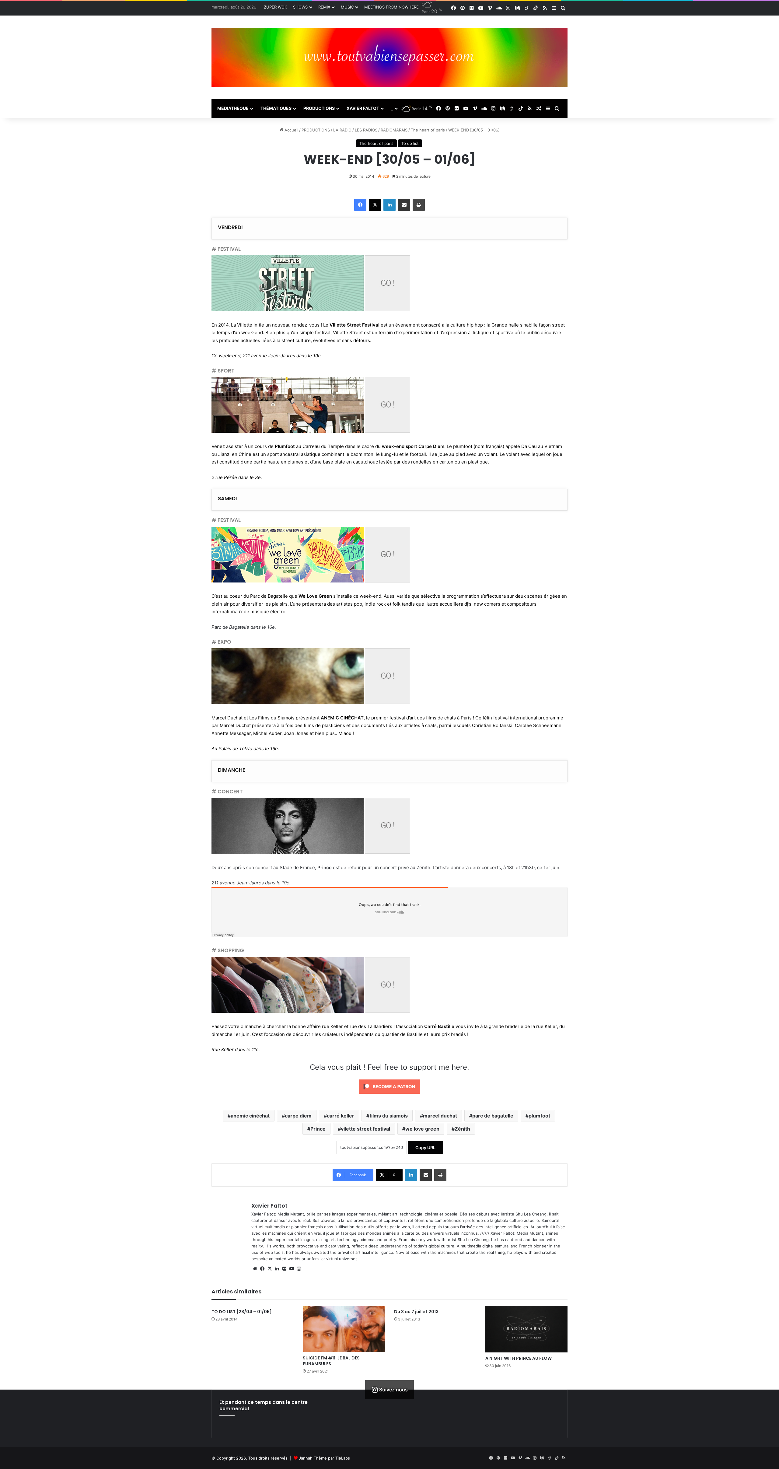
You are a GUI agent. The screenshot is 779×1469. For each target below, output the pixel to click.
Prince (318, 1129)
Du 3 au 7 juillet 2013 (416, 1312)
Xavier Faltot (269, 1205)
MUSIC (347, 7)
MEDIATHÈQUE (233, 108)
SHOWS (300, 7)
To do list (410, 143)
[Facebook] (360, 205)
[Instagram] (298, 1268)
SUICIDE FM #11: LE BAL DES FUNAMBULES (331, 1361)
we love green (422, 1129)
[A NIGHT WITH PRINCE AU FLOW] (526, 1329)
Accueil (290, 130)
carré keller (340, 1116)
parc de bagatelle (492, 1116)
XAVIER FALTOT (363, 108)
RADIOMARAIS (394, 130)
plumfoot (539, 1116)
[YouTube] (291, 1268)
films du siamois (388, 1116)
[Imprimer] (419, 205)
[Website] (255, 1268)
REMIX (324, 7)
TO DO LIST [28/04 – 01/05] (241, 1312)
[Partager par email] (404, 205)
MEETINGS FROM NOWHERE (391, 7)
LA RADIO (342, 130)
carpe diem (298, 1116)
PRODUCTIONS (319, 108)
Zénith (462, 1129)
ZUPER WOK (275, 7)
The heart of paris (428, 130)
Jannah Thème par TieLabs (324, 1458)
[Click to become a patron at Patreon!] (389, 1095)
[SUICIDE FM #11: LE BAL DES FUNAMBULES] (344, 1329)
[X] (375, 205)
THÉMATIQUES (276, 108)
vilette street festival (365, 1129)
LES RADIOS (366, 130)
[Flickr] (284, 1268)
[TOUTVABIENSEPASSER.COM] (389, 57)
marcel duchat (440, 1116)
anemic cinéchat (250, 1116)
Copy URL (425, 1147)
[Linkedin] (389, 205)
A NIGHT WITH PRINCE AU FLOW (518, 1358)
